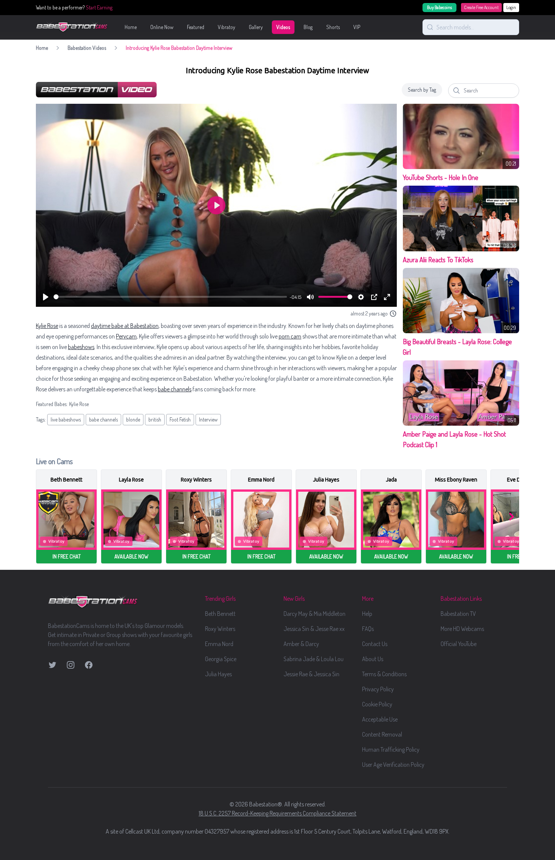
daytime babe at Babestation (125, 325)
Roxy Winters (220, 628)
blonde (133, 419)
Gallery (256, 27)
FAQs (368, 628)
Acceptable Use (380, 719)
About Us (372, 659)
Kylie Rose (47, 325)
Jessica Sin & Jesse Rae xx (314, 628)
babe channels (174, 389)
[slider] (170, 296)
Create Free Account (481, 7)
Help (367, 613)
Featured (195, 27)
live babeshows (66, 419)
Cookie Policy (377, 704)
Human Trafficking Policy (390, 749)
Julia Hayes (218, 674)
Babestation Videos (87, 48)
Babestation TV (458, 613)
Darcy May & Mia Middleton (314, 613)
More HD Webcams (462, 628)
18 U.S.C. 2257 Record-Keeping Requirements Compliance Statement (277, 813)
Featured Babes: (52, 404)
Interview (208, 419)
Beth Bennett (220, 613)
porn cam (290, 336)
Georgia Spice (220, 659)
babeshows (81, 347)
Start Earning (99, 7)
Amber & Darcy (301, 644)
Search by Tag (422, 89)
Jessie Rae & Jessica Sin (311, 674)
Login (511, 7)
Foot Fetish (180, 419)
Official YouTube (458, 644)
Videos (283, 27)
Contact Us (374, 644)
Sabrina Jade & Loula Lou (314, 659)
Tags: (41, 419)
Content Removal (382, 734)
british (154, 419)
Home (131, 27)
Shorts (333, 27)
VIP (356, 27)
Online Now (161, 27)
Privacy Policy (378, 689)
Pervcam (126, 336)
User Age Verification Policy (393, 764)
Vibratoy (226, 27)
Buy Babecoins (439, 7)
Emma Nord (219, 644)
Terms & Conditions (384, 674)
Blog (308, 27)
